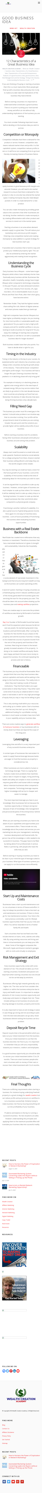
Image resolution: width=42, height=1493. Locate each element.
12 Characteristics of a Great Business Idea (21, 62)
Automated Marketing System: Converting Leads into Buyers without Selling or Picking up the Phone (23, 1176)
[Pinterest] (11, 1371)
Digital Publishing (7, 1216)
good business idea (32, 76)
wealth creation (31, 1095)
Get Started (6, 1439)
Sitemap (5, 1443)
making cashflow (23, 604)
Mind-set (13, 28)
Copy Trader (6, 1220)
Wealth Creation (27, 28)
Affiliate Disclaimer (8, 1432)
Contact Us (5, 1429)
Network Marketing (8, 1213)
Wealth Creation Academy (11, 69)
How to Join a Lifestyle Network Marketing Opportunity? (20, 1186)
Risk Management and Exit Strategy (13, 78)
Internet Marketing (8, 1209)
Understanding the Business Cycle (18, 80)
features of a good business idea (14, 76)
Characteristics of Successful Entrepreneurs (22, 73)
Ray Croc (6, 622)
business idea (10, 71)
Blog (3, 1425)
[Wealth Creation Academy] (8, 4)
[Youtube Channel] (18, 1371)
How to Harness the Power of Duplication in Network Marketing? (24, 1165)
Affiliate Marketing (8, 1205)
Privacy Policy (6, 1436)
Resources (5, 1227)
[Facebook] (3, 1371)
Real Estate (5, 1224)
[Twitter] (7, 1371)
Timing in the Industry (32, 78)
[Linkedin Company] (14, 1371)
